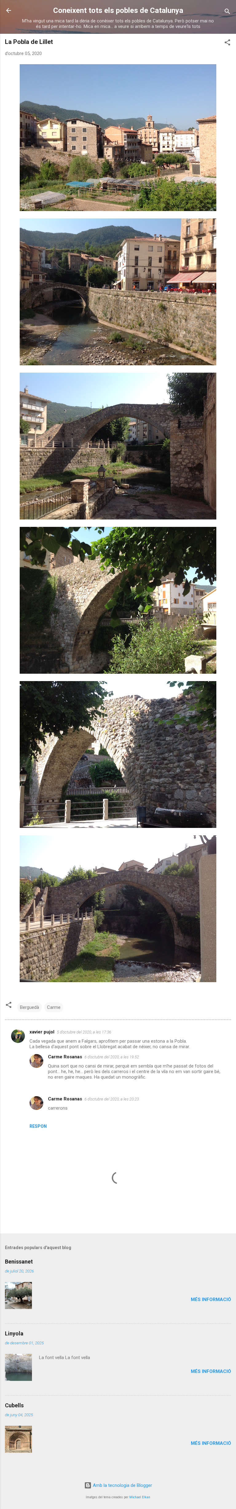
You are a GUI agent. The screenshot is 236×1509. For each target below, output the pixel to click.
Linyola (14, 1333)
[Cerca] (227, 12)
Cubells (14, 1405)
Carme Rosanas (65, 1057)
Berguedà (29, 1007)
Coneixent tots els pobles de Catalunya (118, 10)
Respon (38, 1126)
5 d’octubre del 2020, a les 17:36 (84, 1032)
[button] (227, 43)
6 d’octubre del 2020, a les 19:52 (112, 1057)
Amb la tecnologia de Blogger (122, 1485)
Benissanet (19, 1261)
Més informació (211, 1299)
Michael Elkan (139, 1497)
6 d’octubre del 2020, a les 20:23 (112, 1099)
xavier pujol (42, 1032)
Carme (54, 1007)
